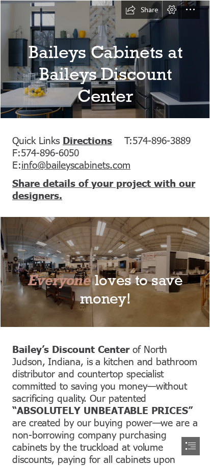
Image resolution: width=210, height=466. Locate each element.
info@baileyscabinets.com (75, 164)
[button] (141, 10)
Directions (87, 139)
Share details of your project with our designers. (103, 188)
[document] (105, 233)
